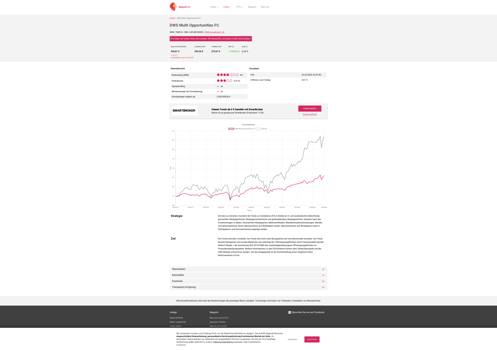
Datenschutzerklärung (223, 342)
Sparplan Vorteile (217, 322)
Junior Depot (175, 326)
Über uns (265, 7)
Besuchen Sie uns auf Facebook (308, 312)
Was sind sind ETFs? (219, 317)
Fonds (172, 18)
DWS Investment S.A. (215, 32)
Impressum (181, 345)
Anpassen (292, 339)
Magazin (252, 7)
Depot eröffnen (310, 114)
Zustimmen (312, 339)
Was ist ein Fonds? (218, 326)
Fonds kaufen (310, 108)
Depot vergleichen (178, 322)
